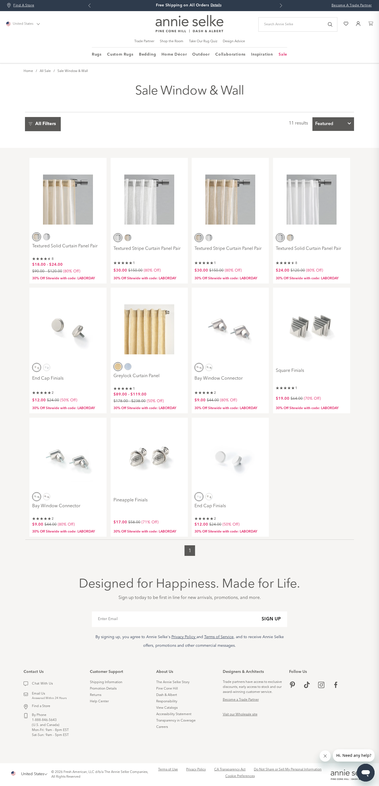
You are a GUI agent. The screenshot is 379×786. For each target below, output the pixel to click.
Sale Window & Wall (72, 71)
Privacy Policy (196, 769)
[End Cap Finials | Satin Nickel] (68, 325)
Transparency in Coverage (176, 720)
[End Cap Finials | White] (230, 455)
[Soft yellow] (117, 366)
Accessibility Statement (173, 714)
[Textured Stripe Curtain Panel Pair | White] (149, 195)
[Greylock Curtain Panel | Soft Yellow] (149, 325)
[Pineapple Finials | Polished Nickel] (149, 455)
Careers (162, 727)
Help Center (99, 701)
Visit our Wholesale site (240, 714)
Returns (95, 695)
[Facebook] (335, 685)
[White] (46, 236)
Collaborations (230, 54)
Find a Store (41, 706)
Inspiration (262, 54)
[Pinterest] (292, 685)
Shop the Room (171, 41)
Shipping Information (106, 682)
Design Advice (234, 41)
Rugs (97, 54)
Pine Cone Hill (167, 688)
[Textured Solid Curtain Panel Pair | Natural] (68, 195)
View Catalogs (167, 708)
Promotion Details (103, 688)
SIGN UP (271, 619)
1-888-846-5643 (44, 720)
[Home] (189, 31)
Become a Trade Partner (241, 700)
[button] (44, 124)
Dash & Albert (166, 695)
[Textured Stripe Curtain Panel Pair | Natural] (230, 195)
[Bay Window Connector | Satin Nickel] (230, 325)
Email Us (38, 693)
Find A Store (23, 5)
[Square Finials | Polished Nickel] (311, 325)
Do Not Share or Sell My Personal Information (288, 769)
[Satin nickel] (36, 367)
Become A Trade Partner (352, 5)
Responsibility (166, 701)
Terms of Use (168, 769)
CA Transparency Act (230, 769)
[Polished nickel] (208, 367)
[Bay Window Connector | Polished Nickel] (68, 455)
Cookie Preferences (240, 776)
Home (28, 71)
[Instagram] (321, 685)
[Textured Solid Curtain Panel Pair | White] (311, 195)
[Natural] (36, 236)
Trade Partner (144, 41)
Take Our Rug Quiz (203, 41)
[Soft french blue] (127, 366)
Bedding (147, 54)
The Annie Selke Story (173, 682)
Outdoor (201, 54)
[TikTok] (307, 685)
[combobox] (333, 124)
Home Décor (174, 54)
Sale (283, 54)
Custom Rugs (120, 54)
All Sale (45, 71)
